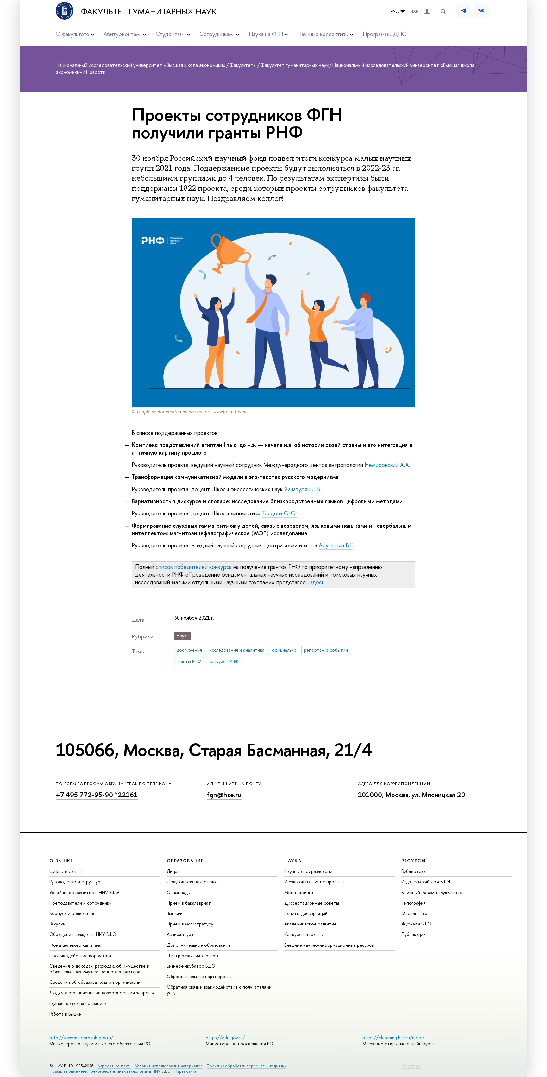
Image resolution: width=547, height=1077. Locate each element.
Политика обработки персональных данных (246, 1065)
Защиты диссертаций (306, 913)
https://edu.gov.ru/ (225, 1038)
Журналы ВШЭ (416, 924)
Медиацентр (414, 913)
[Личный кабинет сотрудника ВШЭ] (427, 11)
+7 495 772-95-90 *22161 (97, 794)
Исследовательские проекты (314, 882)
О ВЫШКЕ (61, 861)
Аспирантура (180, 934)
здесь (317, 582)
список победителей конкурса (194, 567)
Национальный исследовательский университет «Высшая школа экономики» (141, 64)
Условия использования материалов (169, 1065)
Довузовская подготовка (193, 882)
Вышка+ (174, 913)
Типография (413, 903)
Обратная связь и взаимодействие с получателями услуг (219, 990)
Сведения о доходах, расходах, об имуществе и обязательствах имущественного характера (99, 969)
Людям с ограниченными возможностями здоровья (102, 993)
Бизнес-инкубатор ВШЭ (191, 966)
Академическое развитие (310, 924)
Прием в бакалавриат (189, 903)
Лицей (173, 871)
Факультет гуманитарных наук (149, 11)
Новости (95, 71)
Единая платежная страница (78, 1003)
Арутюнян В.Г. (336, 545)
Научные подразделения (309, 871)
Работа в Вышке (65, 1014)
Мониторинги (298, 892)
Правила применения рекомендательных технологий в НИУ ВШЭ (110, 1071)
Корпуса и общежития (72, 913)
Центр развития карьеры (192, 955)
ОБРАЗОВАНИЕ (185, 861)
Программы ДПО (385, 34)
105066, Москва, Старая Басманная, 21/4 (214, 749)
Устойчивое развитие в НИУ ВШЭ (84, 892)
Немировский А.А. (387, 465)
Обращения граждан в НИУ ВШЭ (82, 934)
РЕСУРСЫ (413, 861)
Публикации (413, 934)
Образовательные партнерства (199, 976)
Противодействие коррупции (80, 955)
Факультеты (243, 64)
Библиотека (413, 871)
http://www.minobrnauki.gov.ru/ (81, 1038)
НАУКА (293, 861)
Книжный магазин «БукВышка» (431, 892)
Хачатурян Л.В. (302, 489)
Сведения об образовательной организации (95, 982)
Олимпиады (179, 892)
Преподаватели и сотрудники (80, 903)
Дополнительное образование (199, 945)
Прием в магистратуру (190, 924)
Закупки (57, 924)
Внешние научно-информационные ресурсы (329, 945)
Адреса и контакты (114, 1065)
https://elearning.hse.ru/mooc (393, 1038)
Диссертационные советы (311, 903)
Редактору (410, 1065)
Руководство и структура (76, 882)
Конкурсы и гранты (304, 934)
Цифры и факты (65, 871)
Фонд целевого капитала (75, 945)
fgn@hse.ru (224, 794)
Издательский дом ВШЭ (425, 882)
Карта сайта (185, 1071)
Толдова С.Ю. (279, 513)
